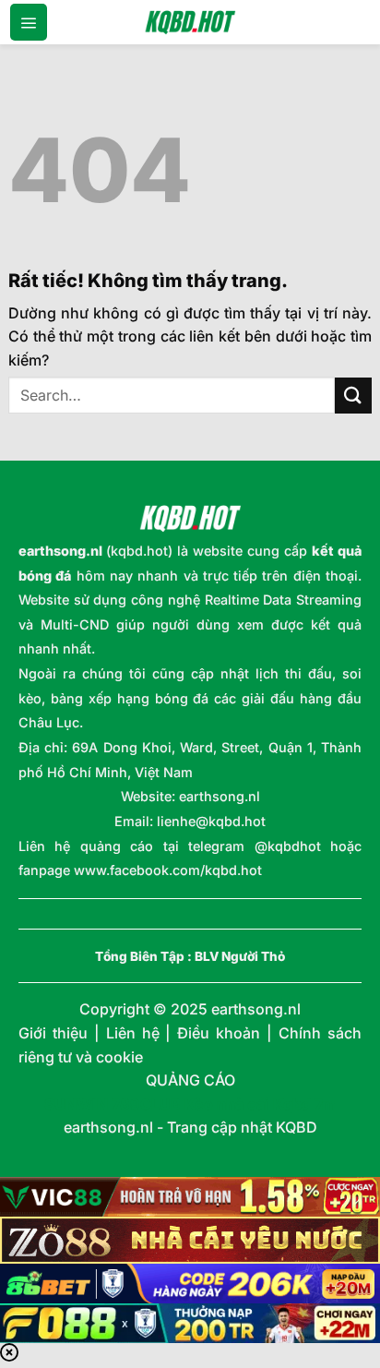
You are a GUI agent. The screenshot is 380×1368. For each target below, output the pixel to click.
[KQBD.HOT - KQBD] (190, 22)
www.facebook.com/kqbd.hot (168, 870)
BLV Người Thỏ (240, 956)
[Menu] (28, 22)
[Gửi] (353, 396)
